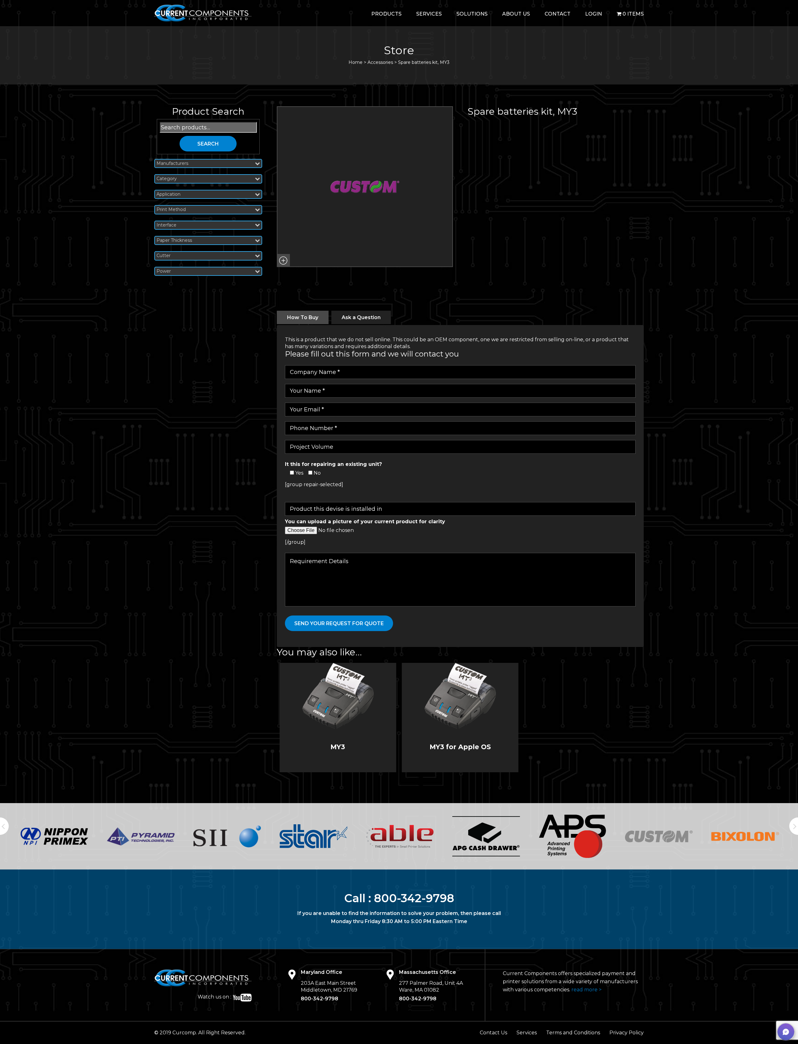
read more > (586, 990)
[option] (54, 836)
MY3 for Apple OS (460, 747)
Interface (166, 225)
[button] (283, 260)
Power (163, 271)
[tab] (303, 317)
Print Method (171, 209)
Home (356, 62)
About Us (516, 14)
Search (208, 144)
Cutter (163, 255)
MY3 (337, 747)
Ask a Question (361, 317)
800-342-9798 (414, 898)
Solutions (472, 14)
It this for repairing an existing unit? (333, 464)
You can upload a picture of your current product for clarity (365, 521)
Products (386, 14)
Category (166, 178)
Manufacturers (172, 163)
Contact (557, 14)
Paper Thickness (174, 240)
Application (168, 194)
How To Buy (302, 317)
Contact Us (493, 1033)
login (593, 14)
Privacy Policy (626, 1033)
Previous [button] (4, 826)
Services (429, 14)
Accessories (380, 62)
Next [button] (793, 826)
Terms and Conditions (573, 1033)
